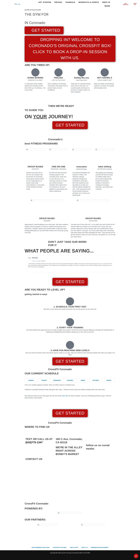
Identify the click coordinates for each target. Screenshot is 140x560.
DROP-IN (106, 2)
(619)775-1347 (34, 442)
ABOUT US (84, 547)
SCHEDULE (70, 2)
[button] (26, 264)
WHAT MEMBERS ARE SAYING (41, 547)
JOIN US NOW (74, 547)
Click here (65, 396)
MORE (107, 6)
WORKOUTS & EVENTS (89, 2)
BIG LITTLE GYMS (85, 553)
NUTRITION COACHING (60, 547)
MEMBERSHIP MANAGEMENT (99, 547)
